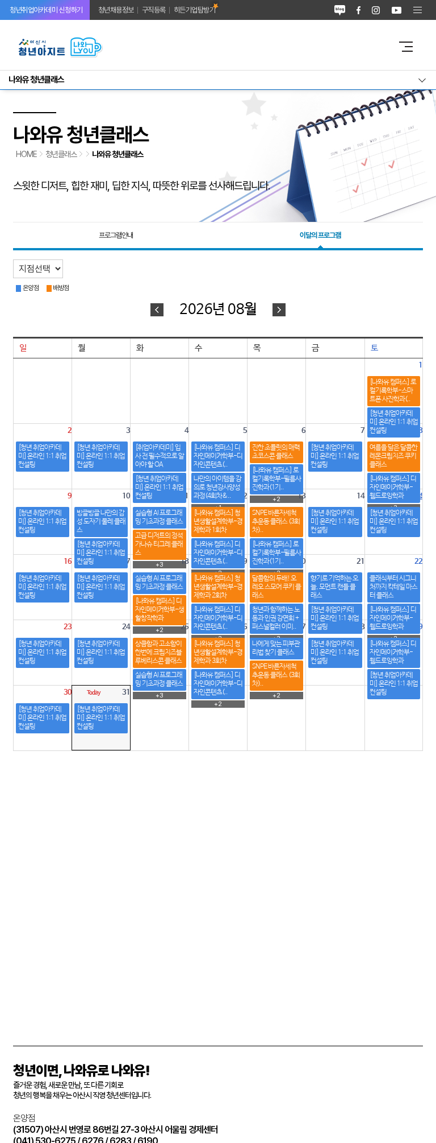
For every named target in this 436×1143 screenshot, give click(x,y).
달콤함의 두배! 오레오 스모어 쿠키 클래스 (276, 587)
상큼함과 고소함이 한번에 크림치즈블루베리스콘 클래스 (158, 652)
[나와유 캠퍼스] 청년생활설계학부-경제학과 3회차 (218, 652)
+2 (218, 704)
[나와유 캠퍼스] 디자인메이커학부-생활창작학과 (159, 609)
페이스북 (358, 10)
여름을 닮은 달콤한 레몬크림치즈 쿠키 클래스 (393, 456)
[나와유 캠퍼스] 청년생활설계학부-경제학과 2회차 (218, 587)
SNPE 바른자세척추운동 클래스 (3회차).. (276, 521)
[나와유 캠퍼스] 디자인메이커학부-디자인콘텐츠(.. (218, 456)
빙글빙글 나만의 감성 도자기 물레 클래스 (101, 521)
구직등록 (154, 10)
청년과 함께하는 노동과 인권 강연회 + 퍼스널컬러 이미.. (276, 618)
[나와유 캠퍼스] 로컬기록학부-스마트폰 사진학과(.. (393, 390)
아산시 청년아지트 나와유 (198, 47)
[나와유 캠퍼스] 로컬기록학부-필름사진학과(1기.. (276, 479)
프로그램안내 (116, 235)
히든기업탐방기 (195, 10)
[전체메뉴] (417, 10)
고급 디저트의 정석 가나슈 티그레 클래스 (159, 544)
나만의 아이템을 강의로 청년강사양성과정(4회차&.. (217, 487)
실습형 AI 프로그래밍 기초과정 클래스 (159, 517)
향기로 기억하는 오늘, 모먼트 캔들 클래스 (334, 587)
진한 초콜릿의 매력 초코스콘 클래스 (276, 452)
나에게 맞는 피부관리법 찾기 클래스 (276, 648)
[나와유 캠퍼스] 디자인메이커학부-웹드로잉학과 (393, 487)
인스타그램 (375, 10)
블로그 (340, 10)
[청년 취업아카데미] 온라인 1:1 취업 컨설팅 (394, 422)
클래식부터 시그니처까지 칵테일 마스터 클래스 (393, 587)
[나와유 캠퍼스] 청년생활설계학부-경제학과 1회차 (218, 521)
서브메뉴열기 (218, 80)
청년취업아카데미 (46, 10)
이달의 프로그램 (320, 235)
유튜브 (396, 10)
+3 (160, 695)
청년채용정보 (116, 10)
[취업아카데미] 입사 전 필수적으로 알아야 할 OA (159, 456)
